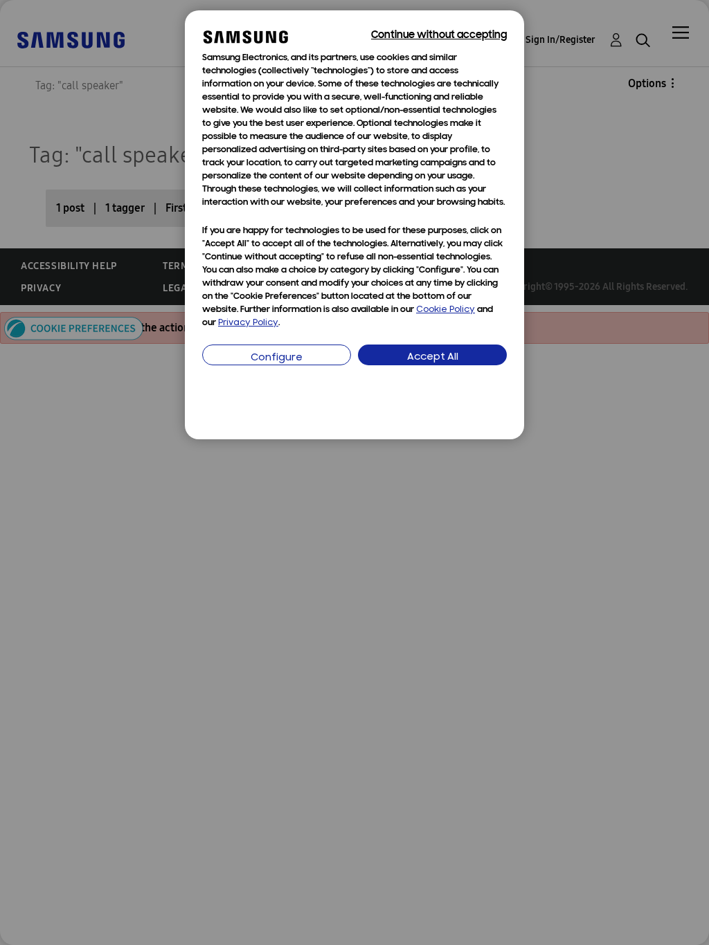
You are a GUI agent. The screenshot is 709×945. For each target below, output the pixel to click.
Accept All (432, 357)
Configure (277, 358)
